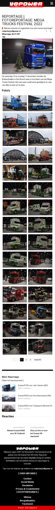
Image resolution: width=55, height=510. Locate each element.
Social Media (27, 482)
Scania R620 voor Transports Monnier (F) (35, 406)
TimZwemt (27, 504)
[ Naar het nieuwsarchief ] (12, 380)
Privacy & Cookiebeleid (27, 489)
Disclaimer (27, 485)
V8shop (27, 497)
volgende (37, 360)
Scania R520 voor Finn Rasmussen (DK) (34, 396)
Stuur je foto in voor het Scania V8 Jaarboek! (39, 433)
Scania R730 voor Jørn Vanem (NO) (33, 385)
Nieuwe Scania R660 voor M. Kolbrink (16, 432)
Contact (27, 478)
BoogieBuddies (27, 500)
